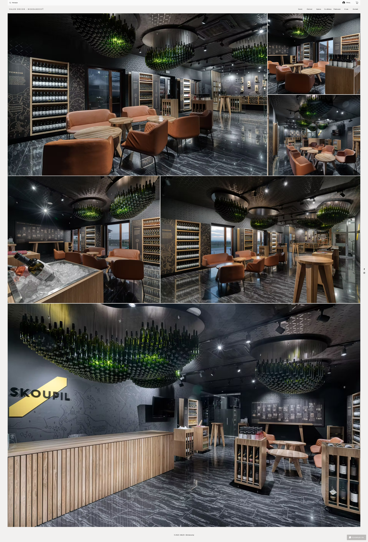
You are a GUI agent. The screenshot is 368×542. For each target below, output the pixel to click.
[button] (357, 2)
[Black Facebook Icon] (364, 269)
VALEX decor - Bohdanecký (26, 9)
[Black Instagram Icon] (364, 273)
